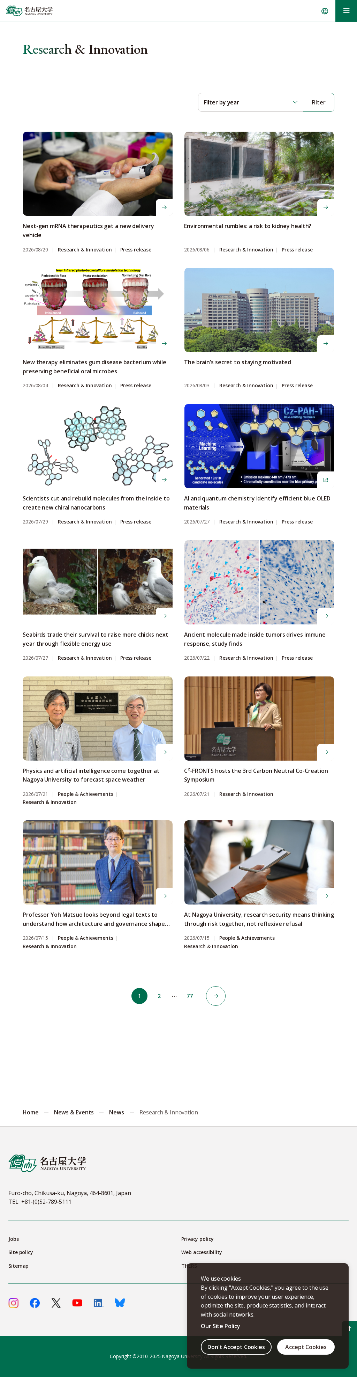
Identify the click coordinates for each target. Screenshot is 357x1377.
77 (190, 996)
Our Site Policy (220, 1326)
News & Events (74, 1112)
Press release (135, 250)
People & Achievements (85, 794)
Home (31, 1112)
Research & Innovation (85, 250)
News (116, 1112)
